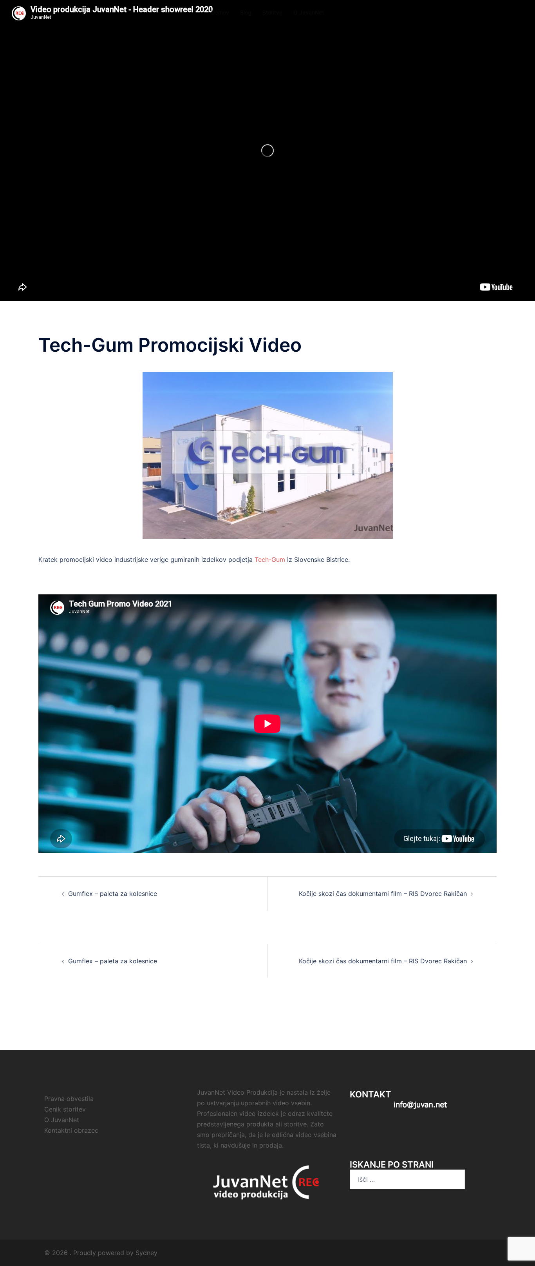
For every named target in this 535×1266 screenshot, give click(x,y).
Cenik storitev (65, 1109)
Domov (220, 12)
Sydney (146, 1253)
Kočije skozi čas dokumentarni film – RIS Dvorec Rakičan (383, 893)
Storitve (272, 12)
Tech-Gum (270, 559)
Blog (245, 12)
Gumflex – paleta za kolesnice (112, 893)
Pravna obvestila (69, 1099)
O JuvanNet (308, 12)
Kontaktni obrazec (71, 1130)
